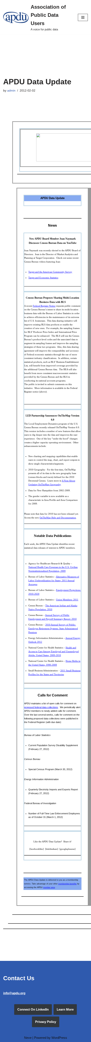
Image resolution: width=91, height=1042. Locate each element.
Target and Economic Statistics (43, 277)
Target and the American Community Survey (50, 272)
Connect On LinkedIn (33, 1009)
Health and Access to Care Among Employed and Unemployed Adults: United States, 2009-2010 (53, 651)
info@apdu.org (14, 993)
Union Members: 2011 (67, 599)
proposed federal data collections (41, 707)
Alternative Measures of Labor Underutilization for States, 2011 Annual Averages (53, 580)
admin (11, 90)
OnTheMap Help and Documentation (58, 517)
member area (49, 887)
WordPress (59, 1037)
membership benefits (67, 884)
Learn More (65, 1009)
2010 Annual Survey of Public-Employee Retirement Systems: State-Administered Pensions (53, 628)
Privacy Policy (45, 1022)
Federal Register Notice (44, 306)
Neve (28, 1037)
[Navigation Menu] (83, 17)
